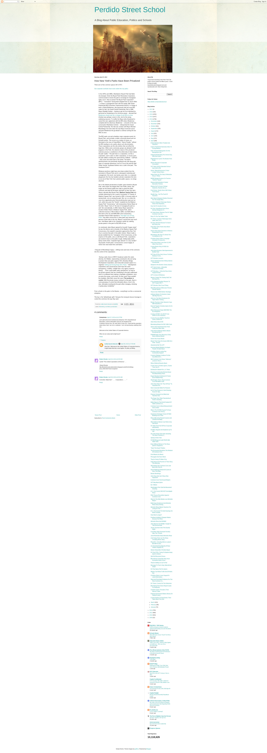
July (152, 133)
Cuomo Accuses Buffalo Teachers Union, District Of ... (160, 318)
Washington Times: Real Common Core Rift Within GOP (160, 380)
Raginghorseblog (155, 658)
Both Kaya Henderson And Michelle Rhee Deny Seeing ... (161, 503)
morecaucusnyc (154, 722)
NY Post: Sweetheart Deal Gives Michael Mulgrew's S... (160, 209)
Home (118, 415)
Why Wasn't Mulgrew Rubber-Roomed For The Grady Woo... (161, 198)
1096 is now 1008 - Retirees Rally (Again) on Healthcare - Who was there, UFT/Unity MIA (160, 644)
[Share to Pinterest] (133, 304)
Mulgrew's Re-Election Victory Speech (161, 264)
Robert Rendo (103, 359)
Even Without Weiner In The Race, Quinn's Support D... (160, 444)
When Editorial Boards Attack (159, 363)
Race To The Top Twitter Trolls (159, 216)
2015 (151, 114)
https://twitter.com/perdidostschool (157, 102)
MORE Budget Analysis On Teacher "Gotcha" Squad (161, 179)
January (153, 607)
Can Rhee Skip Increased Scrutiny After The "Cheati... (160, 532)
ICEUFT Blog (153, 664)
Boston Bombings (156, 473)
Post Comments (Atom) (108, 418)
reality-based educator (111, 344)
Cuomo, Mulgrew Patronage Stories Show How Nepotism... (161, 202)
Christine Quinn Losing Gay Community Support (158, 352)
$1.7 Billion (154, 485)
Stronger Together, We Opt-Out (158, 717)
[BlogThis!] (127, 304)
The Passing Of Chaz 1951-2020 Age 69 (160, 688)
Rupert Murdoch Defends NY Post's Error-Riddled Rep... (161, 376)
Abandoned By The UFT (157, 345)
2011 (151, 612)
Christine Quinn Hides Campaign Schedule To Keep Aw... (160, 239)
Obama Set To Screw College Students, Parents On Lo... (159, 187)
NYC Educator (154, 671)
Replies (103, 340)
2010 (151, 615)
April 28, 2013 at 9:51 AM (115, 377)
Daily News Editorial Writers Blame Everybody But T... (160, 331)
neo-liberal (107, 306)
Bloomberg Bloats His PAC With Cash (161, 324)
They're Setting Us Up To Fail (159, 562)
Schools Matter (154, 633)
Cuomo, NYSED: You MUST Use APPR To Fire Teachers (160, 314)
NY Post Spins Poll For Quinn (159, 569)
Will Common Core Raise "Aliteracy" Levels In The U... (161, 360)
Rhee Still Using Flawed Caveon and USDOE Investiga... (161, 418)
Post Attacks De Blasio (157, 454)
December (154, 121)
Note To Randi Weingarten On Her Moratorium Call (160, 151)
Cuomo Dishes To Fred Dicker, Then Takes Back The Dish (161, 598)
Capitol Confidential (155, 679)
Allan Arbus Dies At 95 (157, 322)
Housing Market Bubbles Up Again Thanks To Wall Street (160, 348)
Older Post (138, 415)
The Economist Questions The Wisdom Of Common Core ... (162, 451)
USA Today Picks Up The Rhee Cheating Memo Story (159, 538)
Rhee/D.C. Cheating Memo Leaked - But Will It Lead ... (161, 542)
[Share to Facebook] (131, 304)
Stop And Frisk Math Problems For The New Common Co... (161, 580)
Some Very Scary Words (157, 338)
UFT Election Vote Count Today (159, 285)
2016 (151, 112)
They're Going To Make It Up (159, 459)
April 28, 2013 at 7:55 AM (128, 344)
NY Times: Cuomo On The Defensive (161, 583)
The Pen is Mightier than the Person (160, 716)
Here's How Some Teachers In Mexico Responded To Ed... (161, 231)
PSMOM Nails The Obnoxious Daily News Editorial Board (161, 335)
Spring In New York (156, 437)
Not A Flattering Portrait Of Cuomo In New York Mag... (161, 470)
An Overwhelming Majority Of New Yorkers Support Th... (160, 546)
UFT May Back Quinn (157, 482)
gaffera (137, 749)
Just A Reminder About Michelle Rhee (161, 535)
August (153, 131)
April (152, 140)
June (152, 136)
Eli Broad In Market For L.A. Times (160, 369)
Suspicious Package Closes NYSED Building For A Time (161, 414)
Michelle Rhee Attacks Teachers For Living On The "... (161, 507)
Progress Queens (155, 728)
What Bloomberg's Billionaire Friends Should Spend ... (161, 288)
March (153, 602)
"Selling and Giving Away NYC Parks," (115, 265)
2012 (151, 610)
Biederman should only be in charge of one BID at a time (116, 115)
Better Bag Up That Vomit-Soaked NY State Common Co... (161, 402)
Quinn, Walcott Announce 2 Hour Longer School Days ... (160, 171)
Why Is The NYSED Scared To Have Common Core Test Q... (161, 410)
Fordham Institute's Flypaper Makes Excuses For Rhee (161, 518)
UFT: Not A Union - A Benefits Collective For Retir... (159, 267)
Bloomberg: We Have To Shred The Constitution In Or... (161, 235)
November (154, 123)
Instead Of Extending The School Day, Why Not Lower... (161, 155)
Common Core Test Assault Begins (160, 480)
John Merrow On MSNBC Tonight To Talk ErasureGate (161, 524)
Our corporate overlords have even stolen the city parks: (111, 88)
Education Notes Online (157, 641)
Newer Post (98, 415)
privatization (114, 306)
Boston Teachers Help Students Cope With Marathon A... (161, 302)
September (154, 128)
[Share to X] (129, 304)
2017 (151, 109)
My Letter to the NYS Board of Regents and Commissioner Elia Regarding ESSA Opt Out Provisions (160, 704)
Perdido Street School (129, 10)
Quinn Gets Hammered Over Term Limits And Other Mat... (160, 327)
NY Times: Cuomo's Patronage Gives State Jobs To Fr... (161, 219)
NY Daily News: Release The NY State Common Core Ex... (162, 213)
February (153, 604)
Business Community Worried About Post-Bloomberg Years (161, 372)
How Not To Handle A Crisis (158, 206)
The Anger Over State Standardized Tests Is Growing (161, 399)
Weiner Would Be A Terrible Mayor (160, 550)
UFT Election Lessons (157, 258)
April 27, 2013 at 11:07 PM (114, 317)
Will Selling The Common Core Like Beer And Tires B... (161, 466)
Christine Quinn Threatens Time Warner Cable (160, 590)
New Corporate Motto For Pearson (160, 388)
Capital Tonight (154, 693)
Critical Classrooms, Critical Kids (160, 700)
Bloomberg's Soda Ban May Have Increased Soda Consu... (160, 559)
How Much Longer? (156, 515)
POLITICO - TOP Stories (157, 625)
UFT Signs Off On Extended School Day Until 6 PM (161, 167)
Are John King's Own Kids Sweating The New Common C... (161, 434)
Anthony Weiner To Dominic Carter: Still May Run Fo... (161, 295)
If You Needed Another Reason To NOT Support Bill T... (160, 282)
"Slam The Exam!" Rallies (158, 448)
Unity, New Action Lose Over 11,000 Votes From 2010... (161, 243)
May (152, 138)
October (153, 126)
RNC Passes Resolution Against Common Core (160, 495)
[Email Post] (121, 304)
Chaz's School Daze (156, 687)
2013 (151, 119)
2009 (151, 617)
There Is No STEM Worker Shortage (161, 292)
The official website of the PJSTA (159, 650)
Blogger (148, 749)
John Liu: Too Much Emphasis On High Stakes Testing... (160, 299)
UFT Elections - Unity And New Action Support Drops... (161, 271)
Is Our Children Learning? (156, 711)
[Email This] (125, 304)
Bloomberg (102, 306)
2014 (151, 116)
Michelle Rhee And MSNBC (158, 521)
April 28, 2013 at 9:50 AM (115, 359)
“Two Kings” (153, 659)
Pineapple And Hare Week (158, 457)
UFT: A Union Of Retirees (158, 275)
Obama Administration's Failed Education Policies (159, 183)
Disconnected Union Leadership (158, 723)
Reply (101, 336)
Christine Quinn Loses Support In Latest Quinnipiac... (160, 576)
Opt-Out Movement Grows (158, 556)
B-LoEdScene (154, 710)
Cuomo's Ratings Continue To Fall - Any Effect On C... (161, 356)
